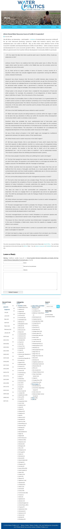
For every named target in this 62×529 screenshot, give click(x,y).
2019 (6, 358)
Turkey (20, 490)
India (20, 378)
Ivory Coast (21, 391)
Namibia (21, 427)
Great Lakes (36, 333)
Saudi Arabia (22, 460)
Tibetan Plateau (37, 372)
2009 (6, 393)
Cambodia (21, 334)
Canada (21, 340)
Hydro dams (36, 392)
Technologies (35, 384)
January (7, 332)
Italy (20, 388)
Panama (21, 443)
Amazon (35, 308)
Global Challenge (8, 27)
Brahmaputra (36, 317)
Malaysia (21, 411)
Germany (21, 368)
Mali (20, 415)
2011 (6, 386)
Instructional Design (46, 27)
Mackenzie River (37, 343)
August (7, 309)
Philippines (21, 450)
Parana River (36, 366)
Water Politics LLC (13, 525)
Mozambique (22, 423)
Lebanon (21, 405)
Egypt (20, 362)
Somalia (21, 466)
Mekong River (36, 345)
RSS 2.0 (26, 246)
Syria (20, 476)
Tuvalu (20, 494)
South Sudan (22, 470)
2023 (6, 343)
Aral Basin (35, 311)
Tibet (20, 486)
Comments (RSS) (50, 316)
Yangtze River (36, 380)
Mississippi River (37, 349)
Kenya (20, 397)
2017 (6, 365)
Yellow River (36, 382)
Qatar (20, 454)
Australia (21, 317)
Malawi (20, 409)
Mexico (20, 417)
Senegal (21, 462)
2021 (6, 350)
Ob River (35, 359)
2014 (6, 375)
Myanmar (21, 425)
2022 (6, 347)
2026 (5, 307)
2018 (6, 361)
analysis (32, 39)
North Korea (22, 437)
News (33, 397)
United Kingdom (23, 503)
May (6, 319)
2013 (6, 379)
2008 (6, 397)
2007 (5, 401)
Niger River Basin (37, 355)
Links (33, 399)
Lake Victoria (36, 341)
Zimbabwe (21, 519)
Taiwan (20, 478)
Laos (20, 403)
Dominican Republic (24, 358)
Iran (20, 382)
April (6, 322)
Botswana (21, 329)
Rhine (34, 368)
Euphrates (35, 329)
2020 (6, 354)
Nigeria (20, 435)
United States (22, 505)
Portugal (21, 452)
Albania (21, 309)
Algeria (20, 311)
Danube (35, 325)
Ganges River (36, 331)
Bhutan (20, 325)
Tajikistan (21, 480)
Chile (20, 344)
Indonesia (21, 380)
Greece (20, 370)
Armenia (21, 315)
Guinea (20, 374)
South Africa (47, 244)
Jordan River (36, 339)
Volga (34, 378)
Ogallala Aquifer (37, 361)
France (20, 366)
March (7, 326)
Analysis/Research (31, 27)
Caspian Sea (36, 319)
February (7, 329)
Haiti (20, 376)
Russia (20, 458)
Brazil (20, 332)
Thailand (21, 484)
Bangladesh (22, 323)
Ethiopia (21, 364)
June (6, 315)
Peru (20, 448)
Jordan (20, 393)
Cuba (20, 350)
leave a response (40, 246)
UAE (20, 496)
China (20, 346)
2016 (6, 368)
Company (19, 27)
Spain (20, 472)
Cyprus (20, 352)
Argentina (21, 313)
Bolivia (20, 327)
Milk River (35, 347)
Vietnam (21, 513)
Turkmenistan (22, 492)
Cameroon (21, 336)
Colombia (21, 348)
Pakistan (21, 439)
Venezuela (21, 511)
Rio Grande (36, 370)
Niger (20, 433)
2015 (6, 372)
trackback (48, 246)
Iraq (20, 384)
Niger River (35, 351)
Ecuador (21, 360)
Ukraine (21, 501)
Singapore (21, 464)
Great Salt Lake (37, 335)
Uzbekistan (21, 509)
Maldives (21, 413)
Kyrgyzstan (21, 401)
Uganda (21, 498)
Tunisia (20, 488)
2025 (6, 336)
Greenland (21, 372)
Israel (20, 386)
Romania (21, 456)
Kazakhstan (22, 395)
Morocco (21, 421)
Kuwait (20, 399)
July (6, 312)
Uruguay (21, 507)
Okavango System (37, 364)
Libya (20, 407)
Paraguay (21, 446)
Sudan (20, 474)
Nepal (20, 429)
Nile (34, 357)
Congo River (36, 323)
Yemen (20, 515)
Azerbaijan (21, 319)
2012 (6, 383)
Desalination (36, 385)
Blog (57, 27)
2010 (6, 390)
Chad (20, 342)
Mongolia (21, 419)
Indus (34, 337)
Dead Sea (35, 327)
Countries (20, 305)
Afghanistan (22, 307)
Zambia (20, 517)
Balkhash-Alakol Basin (38, 313)
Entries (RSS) (49, 314)
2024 (6, 340)
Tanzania (21, 482)
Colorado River (36, 321)
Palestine (21, 441)
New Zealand (22, 431)
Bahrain (21, 321)
